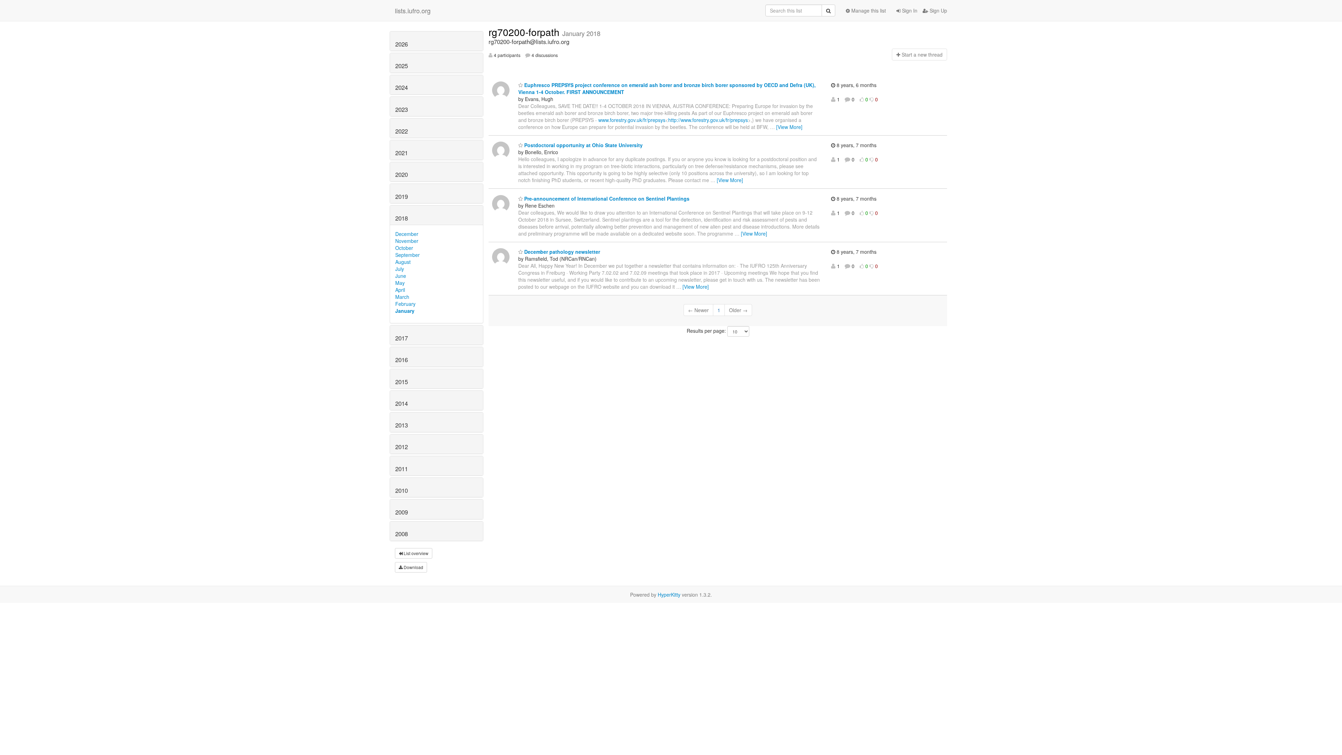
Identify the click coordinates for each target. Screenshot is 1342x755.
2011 (401, 469)
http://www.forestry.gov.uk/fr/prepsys (708, 119)
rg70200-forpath (525, 32)
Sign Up (937, 10)
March (402, 296)
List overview (415, 553)
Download (413, 567)
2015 (401, 382)
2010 (401, 490)
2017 (401, 338)
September (407, 254)
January (404, 310)
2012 (401, 447)
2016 (401, 359)
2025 (401, 66)
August (403, 261)
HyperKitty (669, 594)
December (406, 233)
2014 (401, 403)
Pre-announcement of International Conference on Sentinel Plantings (606, 198)
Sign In (909, 10)
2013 (401, 425)
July (399, 268)
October (404, 247)
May (400, 282)
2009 (401, 512)
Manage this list (868, 10)
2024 (401, 87)
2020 (401, 174)
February (405, 303)
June (400, 275)
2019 (401, 196)
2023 (401, 109)
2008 (401, 534)
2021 (401, 153)
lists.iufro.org (413, 10)
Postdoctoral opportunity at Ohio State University (583, 145)
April (400, 289)
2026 (401, 44)
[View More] (789, 126)
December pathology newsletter (561, 251)
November (406, 240)
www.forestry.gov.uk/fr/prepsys (631, 119)
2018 (401, 218)
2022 (401, 131)
